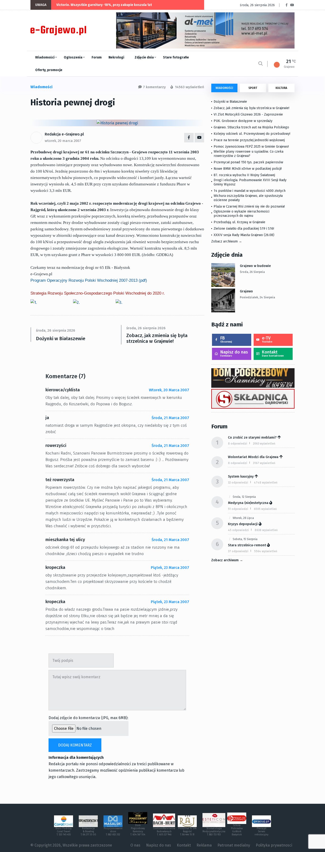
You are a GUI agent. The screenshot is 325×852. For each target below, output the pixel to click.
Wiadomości (45, 57)
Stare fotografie (176, 57)
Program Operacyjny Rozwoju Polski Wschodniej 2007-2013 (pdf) (88, 280)
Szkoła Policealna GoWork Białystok (237, 830)
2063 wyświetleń (264, 443)
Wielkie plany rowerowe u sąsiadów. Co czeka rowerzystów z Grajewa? (248, 154)
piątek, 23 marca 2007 (170, 567)
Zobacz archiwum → (226, 241)
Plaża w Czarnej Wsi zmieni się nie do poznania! (249, 206)
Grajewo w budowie (255, 266)
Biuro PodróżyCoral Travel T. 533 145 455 (63, 831)
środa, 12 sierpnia (244, 497)
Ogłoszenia (73, 57)
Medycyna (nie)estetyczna (248, 503)
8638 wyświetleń (266, 530)
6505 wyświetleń (265, 509)
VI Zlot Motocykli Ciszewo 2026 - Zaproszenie (248, 114)
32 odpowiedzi (238, 482)
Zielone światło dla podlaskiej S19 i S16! (244, 229)
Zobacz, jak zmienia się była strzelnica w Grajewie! (156, 338)
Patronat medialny (233, 845)
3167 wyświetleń (264, 463)
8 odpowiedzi (237, 443)
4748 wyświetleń (265, 482)
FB (226, 339)
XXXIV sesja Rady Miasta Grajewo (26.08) (244, 235)
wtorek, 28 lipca (243, 518)
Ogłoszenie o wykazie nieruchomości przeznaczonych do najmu (241, 213)
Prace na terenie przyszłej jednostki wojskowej (249, 140)
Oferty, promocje (48, 70)
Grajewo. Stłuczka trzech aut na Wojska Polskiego (251, 127)
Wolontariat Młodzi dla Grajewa (253, 457)
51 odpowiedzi (238, 509)
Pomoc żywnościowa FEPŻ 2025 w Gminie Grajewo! (251, 147)
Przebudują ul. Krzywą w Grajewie (239, 222)
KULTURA (281, 88)
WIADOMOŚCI (224, 88)
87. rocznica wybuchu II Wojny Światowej (244, 175)
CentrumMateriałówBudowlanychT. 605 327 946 (164, 831)
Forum (97, 57)
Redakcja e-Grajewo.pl (64, 134)
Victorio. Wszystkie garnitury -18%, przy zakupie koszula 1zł (104, 5)
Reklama (204, 845)
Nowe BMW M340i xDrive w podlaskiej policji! (248, 169)
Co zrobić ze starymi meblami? (252, 438)
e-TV (267, 339)
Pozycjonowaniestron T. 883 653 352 (113, 831)
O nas (135, 845)
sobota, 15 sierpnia (245, 539)
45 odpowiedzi (238, 530)
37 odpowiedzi (238, 551)
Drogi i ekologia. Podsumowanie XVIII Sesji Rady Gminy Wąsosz (250, 182)
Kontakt (273, 353)
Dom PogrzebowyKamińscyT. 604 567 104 (137, 830)
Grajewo (246, 291)
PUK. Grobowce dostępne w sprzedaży (243, 121)
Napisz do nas (234, 353)
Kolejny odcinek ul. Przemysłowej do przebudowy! (252, 134)
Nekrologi (116, 57)
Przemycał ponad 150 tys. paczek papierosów (248, 162)
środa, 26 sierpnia (252, 272)
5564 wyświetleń (265, 551)
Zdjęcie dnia (144, 57)
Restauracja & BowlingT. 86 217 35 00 (88, 831)
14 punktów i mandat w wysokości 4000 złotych (250, 191)
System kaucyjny (241, 476)
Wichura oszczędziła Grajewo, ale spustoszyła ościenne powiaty (248, 198)
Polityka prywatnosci (274, 845)
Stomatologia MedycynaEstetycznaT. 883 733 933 (213, 831)
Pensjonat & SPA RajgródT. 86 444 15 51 (187, 831)
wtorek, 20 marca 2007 (63, 141)
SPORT (252, 88)
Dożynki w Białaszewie (60, 338)
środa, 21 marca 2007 (170, 418)
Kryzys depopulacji (243, 524)
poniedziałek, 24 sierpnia (257, 297)
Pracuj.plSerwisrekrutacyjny (261, 831)
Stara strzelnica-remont (247, 545)
